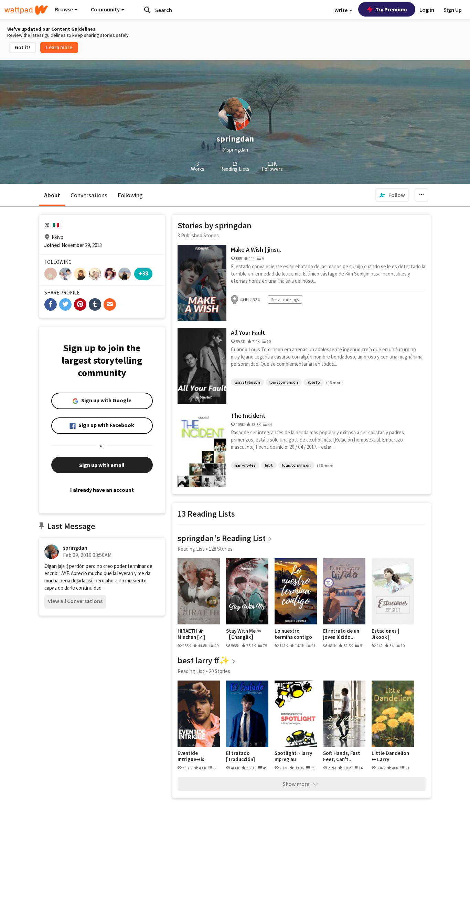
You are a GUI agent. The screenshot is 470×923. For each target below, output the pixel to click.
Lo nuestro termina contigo (293, 634)
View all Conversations (75, 601)
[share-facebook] (50, 304)
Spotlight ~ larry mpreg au (293, 756)
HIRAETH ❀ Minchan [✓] (191, 634)
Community (106, 9)
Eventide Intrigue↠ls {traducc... (191, 756)
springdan (75, 548)
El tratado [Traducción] (240, 756)
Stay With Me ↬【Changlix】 (243, 634)
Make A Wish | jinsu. (256, 249)
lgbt (269, 465)
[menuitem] (392, 195)
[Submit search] (147, 9)
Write (341, 10)
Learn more (59, 47)
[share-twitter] (65, 304)
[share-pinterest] (80, 304)
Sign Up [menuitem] (453, 9)
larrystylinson (247, 382)
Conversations (89, 195)
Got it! (22, 47)
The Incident (248, 415)
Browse (64, 9)
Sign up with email (102, 465)
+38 (143, 273)
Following (130, 195)
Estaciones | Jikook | (385, 634)
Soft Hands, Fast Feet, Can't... (341, 756)
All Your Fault (248, 332)
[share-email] (110, 304)
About (52, 195)
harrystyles (245, 465)
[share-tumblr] (95, 304)
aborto (313, 382)
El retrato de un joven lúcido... (341, 634)
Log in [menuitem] (426, 9)
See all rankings (285, 299)
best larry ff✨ (203, 660)
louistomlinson (283, 382)
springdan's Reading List (222, 538)
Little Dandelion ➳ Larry (390, 756)
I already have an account (102, 489)
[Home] (26, 10)
